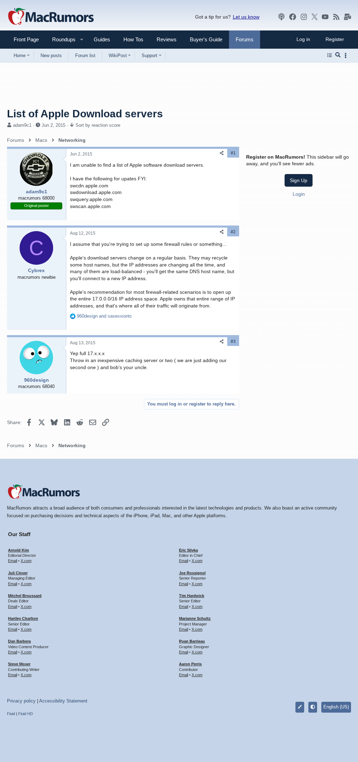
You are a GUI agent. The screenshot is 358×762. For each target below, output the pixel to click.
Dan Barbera (19, 641)
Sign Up (298, 180)
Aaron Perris (190, 664)
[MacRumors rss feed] (336, 16)
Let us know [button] (246, 17)
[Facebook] (292, 16)
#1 (233, 153)
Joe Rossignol (192, 573)
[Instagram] (303, 16)
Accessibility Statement (63, 701)
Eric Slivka (188, 550)
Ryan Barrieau (192, 641)
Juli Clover (18, 573)
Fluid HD (25, 714)
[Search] (338, 55)
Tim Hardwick (191, 596)
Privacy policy (21, 701)
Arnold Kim (18, 550)
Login (299, 194)
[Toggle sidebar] (347, 55)
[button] (60, 39)
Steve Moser (19, 664)
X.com (26, 561)
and (104, 316)
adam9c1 (22, 125)
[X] (315, 16)
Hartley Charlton (23, 618)
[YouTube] (325, 16)
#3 (233, 341)
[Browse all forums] (329, 55)
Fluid (11, 714)
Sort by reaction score (98, 125)
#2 (233, 231)
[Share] (221, 153)
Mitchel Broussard (25, 596)
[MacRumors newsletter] (347, 16)
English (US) (336, 706)
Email (12, 561)
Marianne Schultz (195, 618)
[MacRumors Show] (281, 16)
